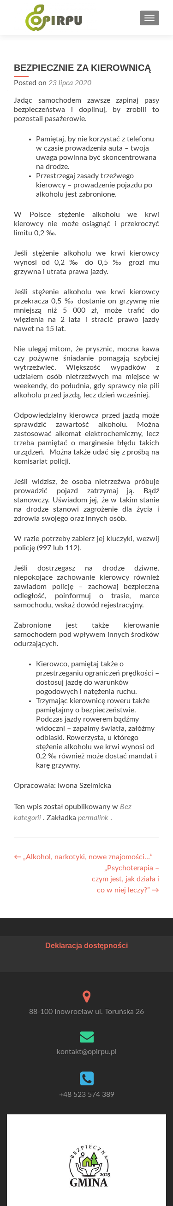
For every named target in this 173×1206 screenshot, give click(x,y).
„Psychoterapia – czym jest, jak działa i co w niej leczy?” (125, 879)
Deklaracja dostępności (86, 946)
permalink (94, 817)
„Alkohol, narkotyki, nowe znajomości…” (83, 857)
